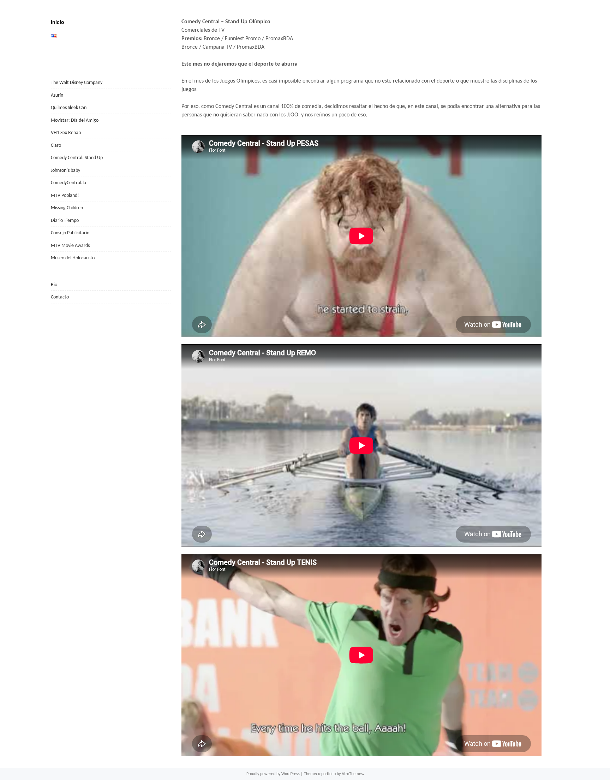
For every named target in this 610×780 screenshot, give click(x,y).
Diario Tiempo (65, 220)
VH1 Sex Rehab (66, 132)
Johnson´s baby (65, 170)
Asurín (57, 95)
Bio (54, 285)
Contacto (60, 297)
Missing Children (67, 208)
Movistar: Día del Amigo (74, 120)
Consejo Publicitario (70, 233)
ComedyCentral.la (68, 183)
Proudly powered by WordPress (273, 774)
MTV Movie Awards (70, 245)
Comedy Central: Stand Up (77, 158)
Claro (56, 145)
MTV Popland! (65, 195)
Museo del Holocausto (73, 258)
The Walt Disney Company (76, 82)
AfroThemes (352, 774)
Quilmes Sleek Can (68, 107)
